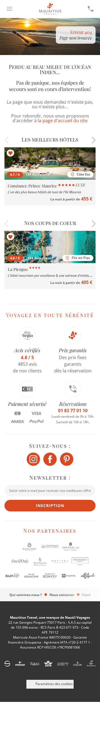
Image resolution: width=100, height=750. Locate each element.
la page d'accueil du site (63, 120)
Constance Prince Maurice (33, 186)
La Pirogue (18, 269)
